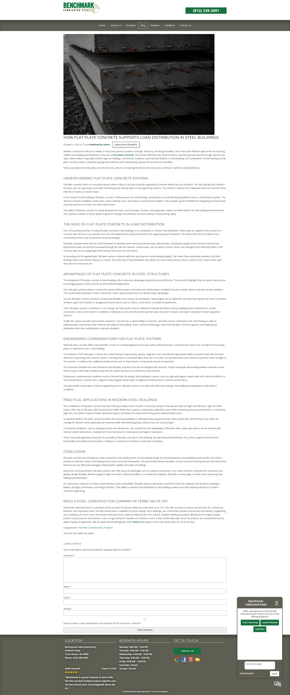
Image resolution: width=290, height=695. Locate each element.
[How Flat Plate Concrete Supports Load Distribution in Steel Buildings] (138, 131)
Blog (143, 25)
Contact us (138, 521)
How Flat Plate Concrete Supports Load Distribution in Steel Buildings (140, 137)
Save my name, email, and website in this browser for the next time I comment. (102, 623)
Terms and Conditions (159, 692)
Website (67, 608)
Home (102, 25)
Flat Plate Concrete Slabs (91, 527)
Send (274, 673)
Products (131, 25)
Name (67, 586)
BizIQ (242, 673)
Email (67, 597)
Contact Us (185, 25)
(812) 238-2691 (206, 10)
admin (106, 144)
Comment (69, 555)
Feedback (170, 25)
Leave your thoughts (125, 144)
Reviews (155, 25)
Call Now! (259, 629)
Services (114, 25)
